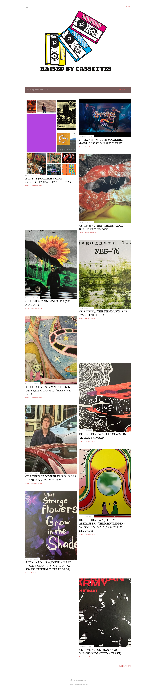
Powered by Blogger (80, 680)
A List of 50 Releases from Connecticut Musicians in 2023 (48, 180)
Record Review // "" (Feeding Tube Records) (48, 565)
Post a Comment (36, 185)
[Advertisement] (51, 208)
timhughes (84, 684)
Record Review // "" (102, 435)
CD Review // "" (101, 227)
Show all (124, 90)
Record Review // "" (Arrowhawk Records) (102, 525)
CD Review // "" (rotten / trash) (100, 651)
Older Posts (124, 666)
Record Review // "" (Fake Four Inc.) (48, 390)
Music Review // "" (101, 141)
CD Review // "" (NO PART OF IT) (103, 313)
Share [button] (27, 185)
